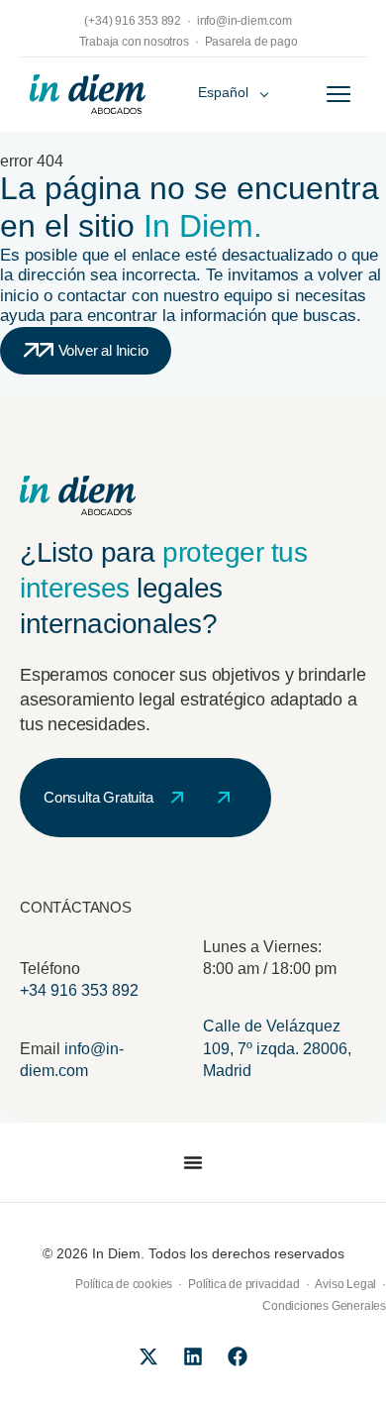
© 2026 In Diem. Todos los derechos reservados (193, 1253)
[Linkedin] (193, 1356)
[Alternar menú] (338, 94)
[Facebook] (237, 1356)
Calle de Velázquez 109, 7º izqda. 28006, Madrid (277, 1048)
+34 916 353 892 (79, 990)
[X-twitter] (148, 1356)
